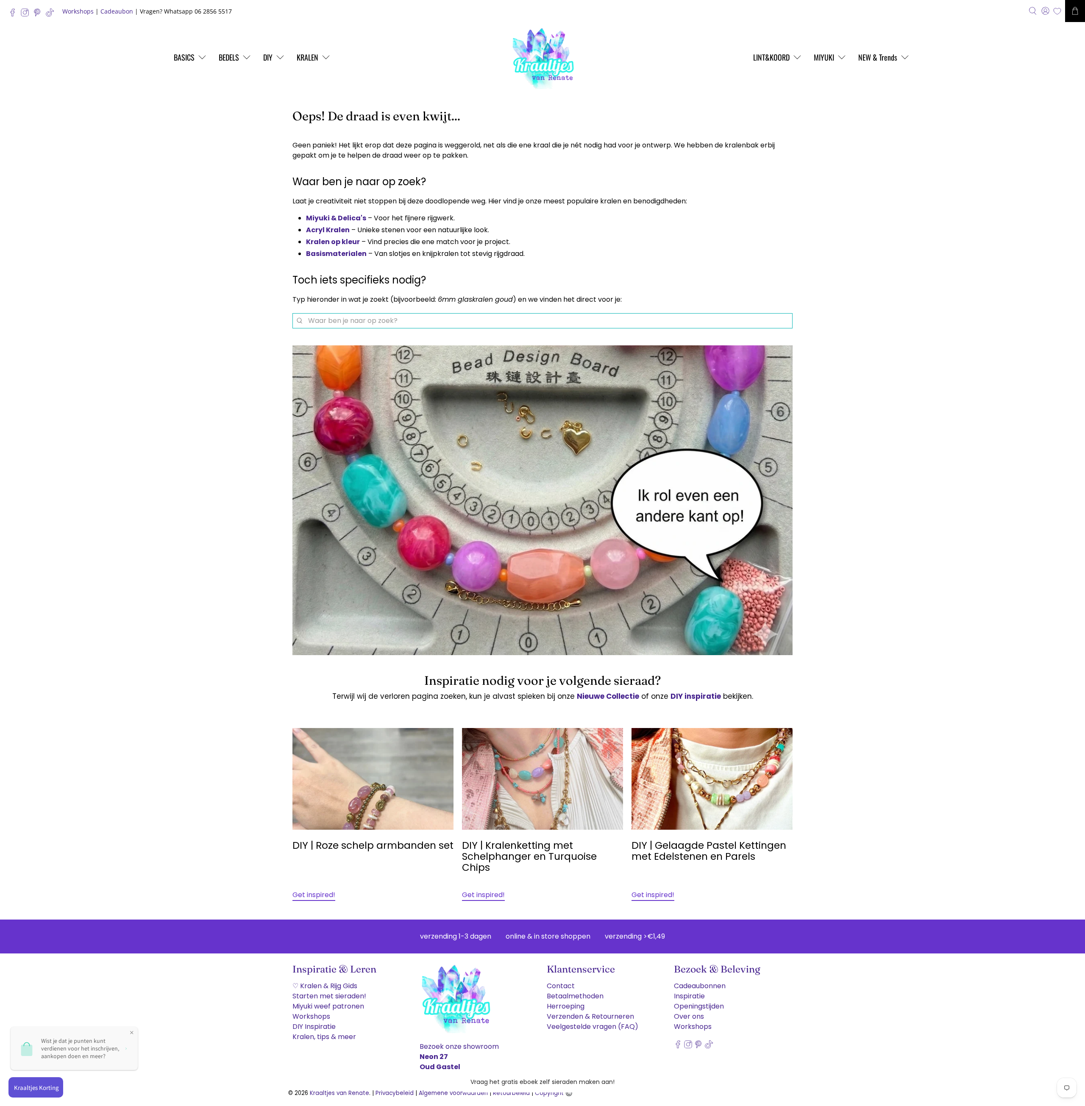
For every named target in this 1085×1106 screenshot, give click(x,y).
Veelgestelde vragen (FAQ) (592, 1026)
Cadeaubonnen (700, 986)
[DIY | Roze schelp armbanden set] (372, 779)
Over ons (689, 1016)
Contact (561, 986)
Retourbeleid (511, 1093)
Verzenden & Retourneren (590, 1016)
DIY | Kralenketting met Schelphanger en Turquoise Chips (529, 856)
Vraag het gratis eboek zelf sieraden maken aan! (542, 1082)
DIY (268, 57)
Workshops (78, 11)
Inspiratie (689, 996)
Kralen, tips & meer (324, 1037)
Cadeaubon (116, 11)
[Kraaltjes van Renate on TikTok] (52, 15)
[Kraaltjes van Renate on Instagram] (27, 15)
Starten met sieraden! (329, 996)
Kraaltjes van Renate (339, 1093)
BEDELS (229, 57)
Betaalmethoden (575, 996)
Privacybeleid (395, 1093)
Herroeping (565, 1006)
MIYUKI (824, 57)
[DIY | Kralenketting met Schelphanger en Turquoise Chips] (542, 779)
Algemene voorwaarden (453, 1093)
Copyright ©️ (554, 1093)
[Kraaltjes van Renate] (542, 57)
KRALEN (307, 57)
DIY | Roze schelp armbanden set (372, 845)
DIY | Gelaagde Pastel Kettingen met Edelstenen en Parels (709, 851)
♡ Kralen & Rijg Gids (324, 986)
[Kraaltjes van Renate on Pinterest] (39, 15)
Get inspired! (313, 895)
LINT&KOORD (771, 57)
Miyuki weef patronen (328, 1006)
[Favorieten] (1057, 11)
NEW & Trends (877, 57)
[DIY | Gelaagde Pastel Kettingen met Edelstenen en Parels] (712, 779)
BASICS (184, 57)
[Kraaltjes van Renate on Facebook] (14, 15)
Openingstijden (699, 1006)
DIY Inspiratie (314, 1026)
